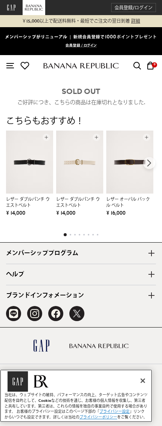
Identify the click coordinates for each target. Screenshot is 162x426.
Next (149, 163)
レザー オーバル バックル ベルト (128, 202)
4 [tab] (79, 234)
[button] (134, 7)
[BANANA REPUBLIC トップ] (81, 66)
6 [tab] (88, 234)
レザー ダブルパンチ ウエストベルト (28, 202)
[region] (76, 395)
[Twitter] (76, 313)
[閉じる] (142, 380)
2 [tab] (70, 234)
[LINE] (13, 313)
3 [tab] (75, 234)
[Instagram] (34, 313)
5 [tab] (84, 234)
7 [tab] (93, 234)
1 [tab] (65, 234)
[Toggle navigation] (10, 65)
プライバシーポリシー (98, 417)
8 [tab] (97, 234)
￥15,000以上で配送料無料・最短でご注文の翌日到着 (81, 21)
